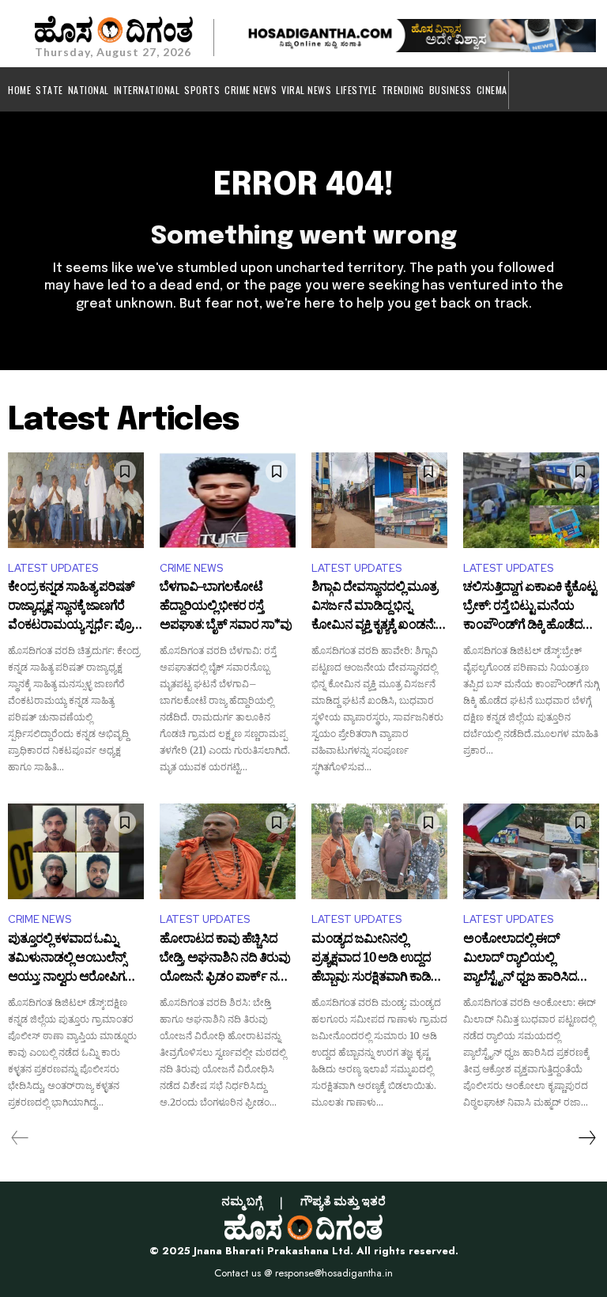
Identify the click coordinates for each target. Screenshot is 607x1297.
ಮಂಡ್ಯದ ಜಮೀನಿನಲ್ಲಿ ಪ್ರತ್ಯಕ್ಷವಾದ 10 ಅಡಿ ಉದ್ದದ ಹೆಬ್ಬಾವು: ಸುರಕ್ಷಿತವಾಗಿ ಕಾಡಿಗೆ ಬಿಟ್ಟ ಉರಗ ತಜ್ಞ (374, 959)
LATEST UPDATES (53, 568)
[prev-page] (20, 1138)
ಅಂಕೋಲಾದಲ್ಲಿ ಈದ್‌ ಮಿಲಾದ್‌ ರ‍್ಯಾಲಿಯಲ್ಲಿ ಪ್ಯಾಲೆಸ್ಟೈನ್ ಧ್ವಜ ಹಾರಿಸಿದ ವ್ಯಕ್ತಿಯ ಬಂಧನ (520, 959)
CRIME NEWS (191, 568)
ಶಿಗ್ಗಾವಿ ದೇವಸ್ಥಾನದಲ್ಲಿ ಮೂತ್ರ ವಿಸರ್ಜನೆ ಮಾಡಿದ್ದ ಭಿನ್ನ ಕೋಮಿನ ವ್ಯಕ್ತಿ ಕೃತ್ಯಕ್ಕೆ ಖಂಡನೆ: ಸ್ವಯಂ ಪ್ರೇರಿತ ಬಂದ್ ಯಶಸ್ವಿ (377, 607)
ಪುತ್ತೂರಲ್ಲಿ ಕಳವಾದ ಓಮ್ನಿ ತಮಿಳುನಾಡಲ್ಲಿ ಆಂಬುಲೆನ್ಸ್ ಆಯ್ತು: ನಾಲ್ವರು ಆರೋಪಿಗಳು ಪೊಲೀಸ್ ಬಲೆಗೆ (72, 959)
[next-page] (586, 1138)
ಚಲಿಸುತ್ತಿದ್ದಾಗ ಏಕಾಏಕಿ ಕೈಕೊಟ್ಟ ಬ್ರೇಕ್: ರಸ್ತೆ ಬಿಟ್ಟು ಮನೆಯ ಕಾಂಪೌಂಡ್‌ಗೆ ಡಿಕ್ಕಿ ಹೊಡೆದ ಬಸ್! (529, 607)
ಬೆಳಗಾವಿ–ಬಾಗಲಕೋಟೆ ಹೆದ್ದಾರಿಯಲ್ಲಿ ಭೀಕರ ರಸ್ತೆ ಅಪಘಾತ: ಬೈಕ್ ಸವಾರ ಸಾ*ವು (226, 607)
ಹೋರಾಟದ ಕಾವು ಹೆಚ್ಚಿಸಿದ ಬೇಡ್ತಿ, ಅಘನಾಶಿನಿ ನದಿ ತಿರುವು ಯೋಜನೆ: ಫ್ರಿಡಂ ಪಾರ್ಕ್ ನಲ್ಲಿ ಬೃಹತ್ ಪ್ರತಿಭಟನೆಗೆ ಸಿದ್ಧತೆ (225, 959)
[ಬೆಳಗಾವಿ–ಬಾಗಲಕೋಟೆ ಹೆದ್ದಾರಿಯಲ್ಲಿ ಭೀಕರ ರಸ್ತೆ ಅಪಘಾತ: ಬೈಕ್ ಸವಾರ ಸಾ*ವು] (228, 499)
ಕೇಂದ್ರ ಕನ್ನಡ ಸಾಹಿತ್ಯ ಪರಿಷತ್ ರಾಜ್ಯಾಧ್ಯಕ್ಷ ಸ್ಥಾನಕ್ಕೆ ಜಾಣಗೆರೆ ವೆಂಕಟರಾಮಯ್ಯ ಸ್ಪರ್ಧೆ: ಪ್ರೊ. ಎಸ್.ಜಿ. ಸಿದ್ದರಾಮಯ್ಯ (71, 607)
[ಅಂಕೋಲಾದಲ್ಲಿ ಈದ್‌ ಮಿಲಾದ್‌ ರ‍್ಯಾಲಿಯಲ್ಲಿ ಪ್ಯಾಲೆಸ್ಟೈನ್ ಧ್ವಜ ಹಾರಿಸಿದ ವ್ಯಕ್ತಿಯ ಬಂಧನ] (531, 851)
